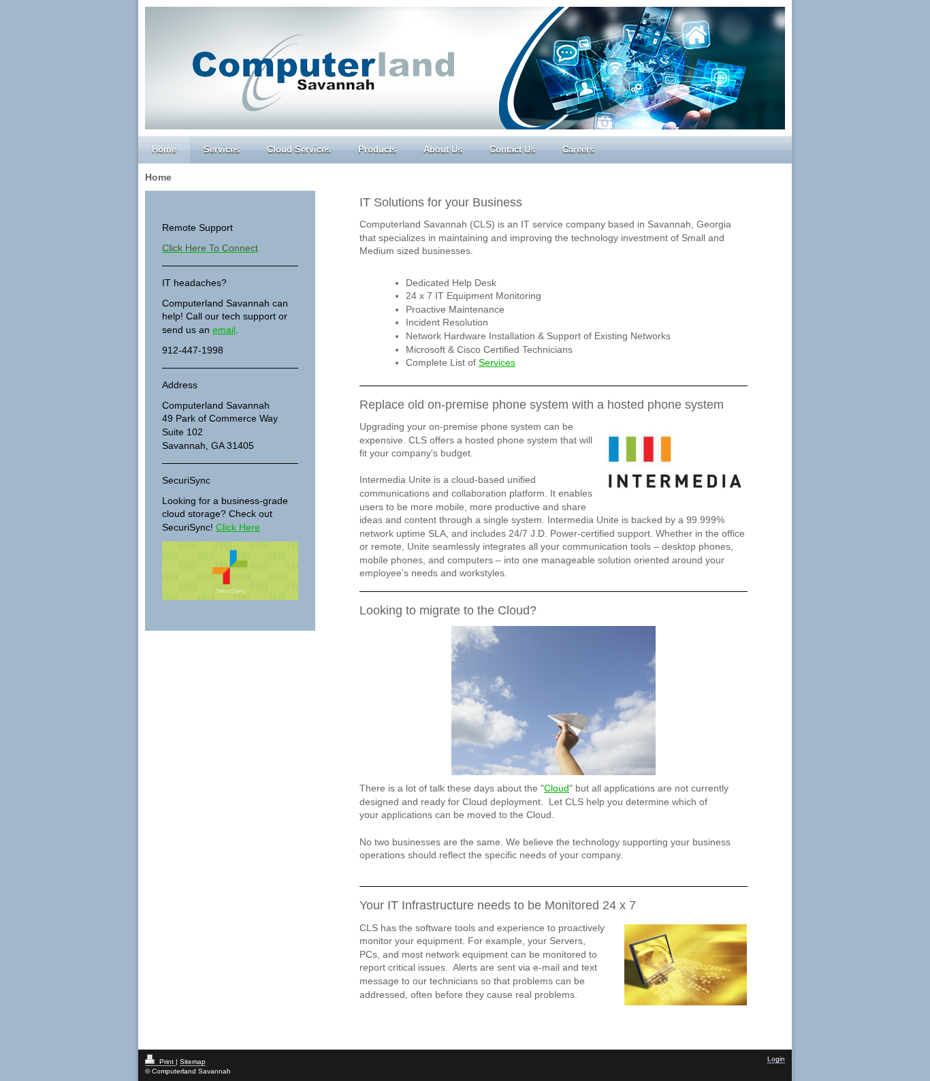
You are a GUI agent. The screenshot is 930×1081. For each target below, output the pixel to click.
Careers (578, 149)
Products (377, 149)
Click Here (238, 527)
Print (166, 1061)
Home (164, 149)
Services (222, 149)
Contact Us (512, 149)
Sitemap (193, 1061)
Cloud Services (299, 149)
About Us (442, 149)
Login (776, 1059)
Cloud (556, 788)
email (224, 329)
